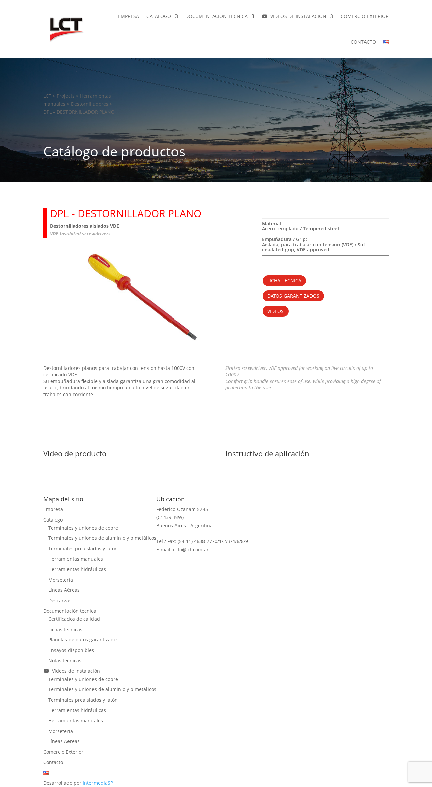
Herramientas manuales (75, 559)
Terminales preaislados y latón (83, 548)
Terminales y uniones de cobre (83, 528)
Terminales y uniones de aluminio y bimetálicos (102, 538)
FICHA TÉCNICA (284, 280)
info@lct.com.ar (191, 549)
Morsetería (60, 580)
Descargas (60, 600)
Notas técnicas (64, 660)
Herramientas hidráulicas (77, 569)
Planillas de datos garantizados (83, 639)
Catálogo (158, 16)
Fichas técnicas (65, 629)
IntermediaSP (98, 783)
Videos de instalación (297, 16)
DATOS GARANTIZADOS (293, 296)
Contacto (363, 42)
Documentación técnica (216, 16)
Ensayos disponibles (71, 650)
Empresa (128, 16)
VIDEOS (275, 311)
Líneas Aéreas (64, 590)
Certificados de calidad (74, 619)
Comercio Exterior (365, 16)
